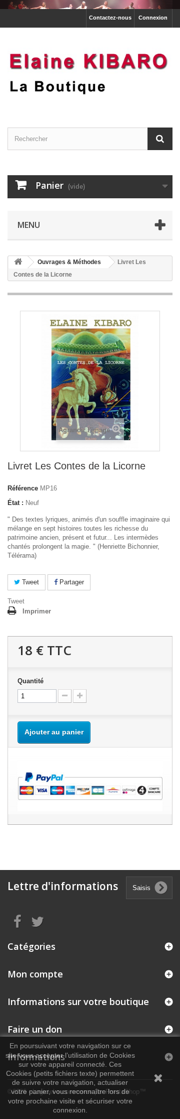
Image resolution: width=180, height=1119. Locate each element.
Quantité (31, 681)
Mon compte (35, 974)
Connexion (153, 18)
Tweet (29, 582)
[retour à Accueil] (18, 262)
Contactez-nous (110, 18)
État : (16, 503)
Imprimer (36, 611)
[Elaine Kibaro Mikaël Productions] (90, 68)
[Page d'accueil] (90, 4)
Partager (71, 582)
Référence (23, 488)
